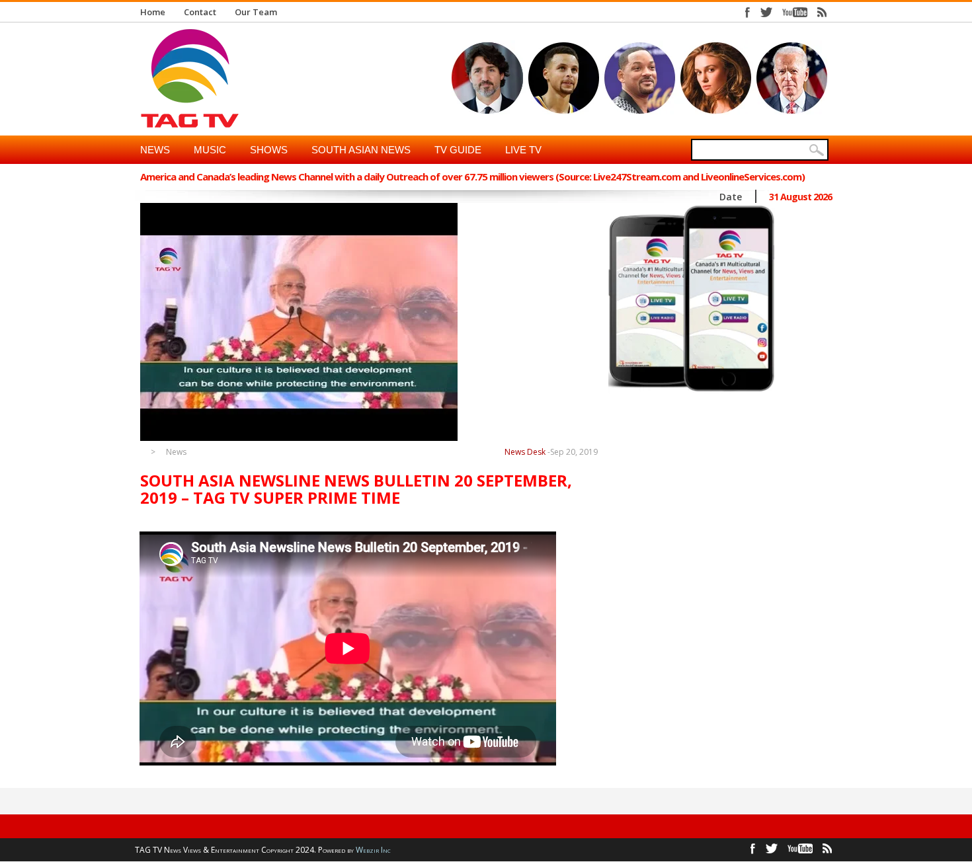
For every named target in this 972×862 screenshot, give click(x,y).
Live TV (523, 149)
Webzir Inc (373, 849)
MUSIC (210, 149)
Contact (200, 12)
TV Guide (457, 149)
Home (152, 12)
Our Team (256, 12)
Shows (269, 149)
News (155, 149)
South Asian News (361, 149)
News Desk (525, 451)
